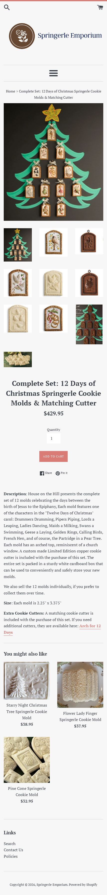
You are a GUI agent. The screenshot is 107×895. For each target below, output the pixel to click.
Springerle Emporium (52, 885)
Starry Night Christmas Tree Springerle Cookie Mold (26, 711)
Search (9, 843)
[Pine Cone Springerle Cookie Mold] (27, 760)
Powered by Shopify (83, 885)
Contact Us (13, 849)
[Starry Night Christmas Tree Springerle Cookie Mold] (27, 681)
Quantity (53, 430)
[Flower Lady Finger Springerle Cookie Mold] (80, 685)
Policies (11, 856)
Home (10, 91)
